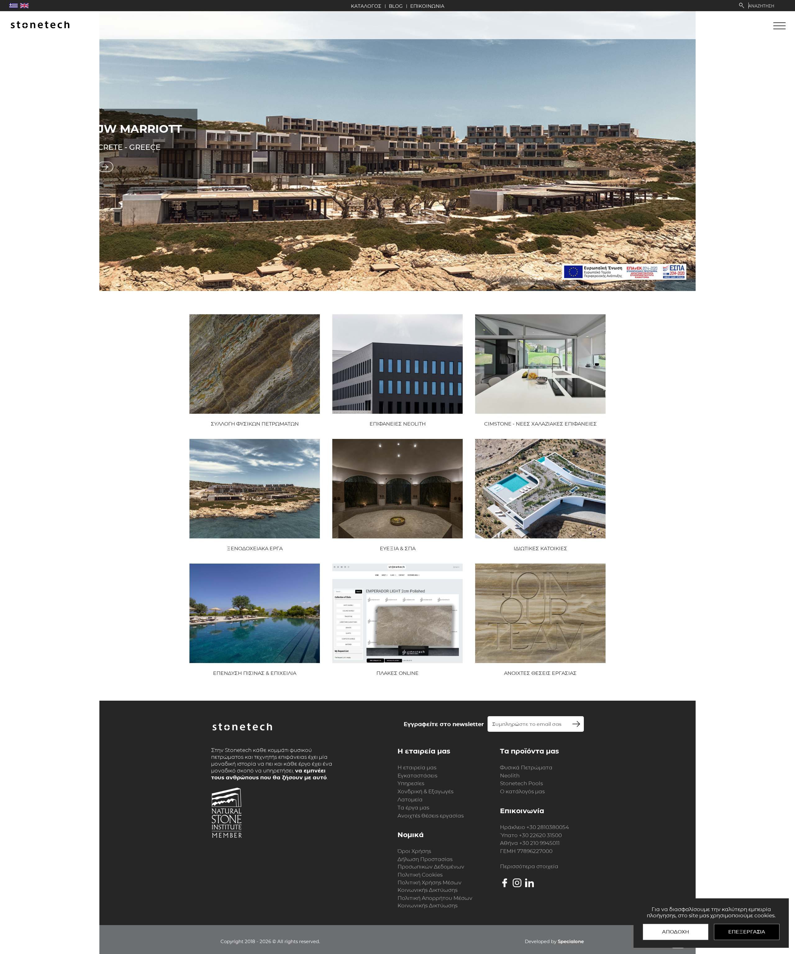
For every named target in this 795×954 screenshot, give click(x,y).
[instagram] (517, 882)
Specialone (571, 941)
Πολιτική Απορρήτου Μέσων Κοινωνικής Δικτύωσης (435, 902)
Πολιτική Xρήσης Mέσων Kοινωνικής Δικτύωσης (429, 886)
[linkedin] (529, 882)
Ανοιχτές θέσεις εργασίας (431, 816)
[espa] (624, 271)
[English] (24, 5)
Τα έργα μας (413, 807)
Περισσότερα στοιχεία (529, 866)
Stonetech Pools (521, 783)
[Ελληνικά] (13, 5)
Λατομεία (410, 799)
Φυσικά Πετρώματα (526, 767)
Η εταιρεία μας (417, 767)
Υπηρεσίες (411, 783)
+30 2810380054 (547, 827)
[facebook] (504, 882)
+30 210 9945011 (539, 843)
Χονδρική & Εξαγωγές (425, 791)
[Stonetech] (40, 25)
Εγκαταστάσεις (417, 775)
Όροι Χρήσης (414, 851)
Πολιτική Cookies (420, 875)
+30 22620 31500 (540, 835)
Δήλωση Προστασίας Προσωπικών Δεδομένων (431, 863)
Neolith (510, 775)
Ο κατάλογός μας (522, 791)
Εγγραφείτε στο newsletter (444, 724)
